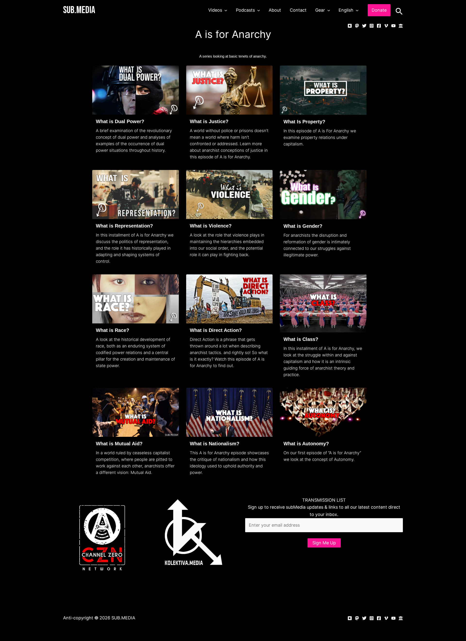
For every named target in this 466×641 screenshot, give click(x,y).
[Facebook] (379, 26)
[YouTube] (393, 26)
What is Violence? (211, 225)
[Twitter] (364, 26)
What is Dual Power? (120, 121)
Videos (215, 10)
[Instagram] (371, 26)
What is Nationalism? (214, 443)
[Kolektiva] (350, 26)
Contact (298, 10)
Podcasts (245, 10)
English (346, 10)
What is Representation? (124, 225)
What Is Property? (304, 121)
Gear (320, 10)
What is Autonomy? (306, 443)
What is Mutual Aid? (119, 443)
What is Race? (112, 330)
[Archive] (401, 26)
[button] (224, 10)
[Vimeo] (386, 26)
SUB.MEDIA (79, 10)
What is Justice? (209, 121)
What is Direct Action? (216, 330)
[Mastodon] (357, 26)
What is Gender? (302, 226)
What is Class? (300, 339)
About (275, 10)
